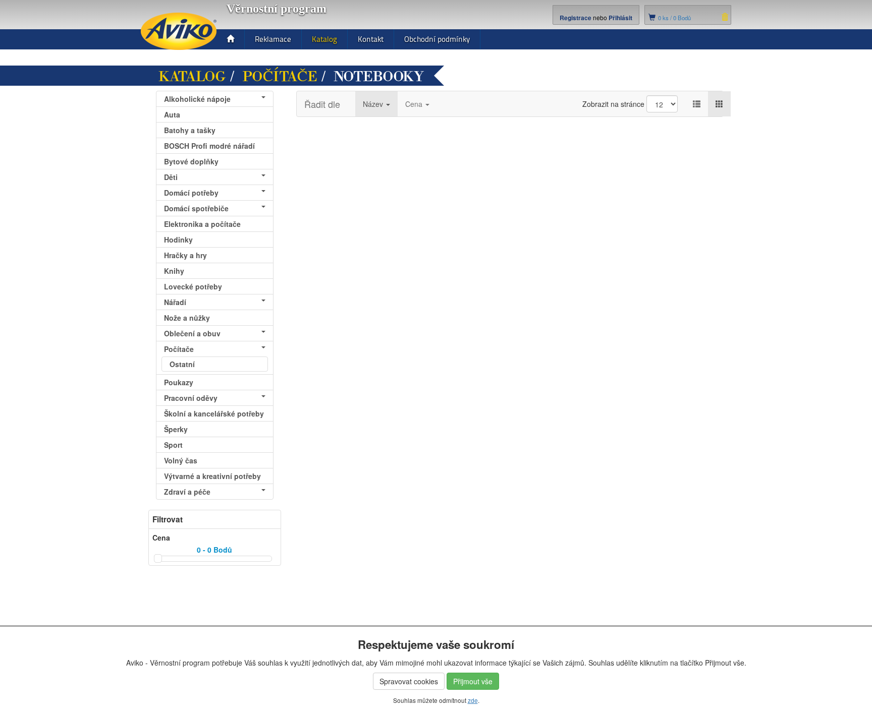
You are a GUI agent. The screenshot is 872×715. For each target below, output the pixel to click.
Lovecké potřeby (193, 286)
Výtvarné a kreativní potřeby (212, 476)
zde (473, 700)
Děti (171, 177)
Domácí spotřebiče (196, 208)
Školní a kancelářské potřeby (214, 413)
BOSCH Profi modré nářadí (209, 146)
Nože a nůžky (187, 318)
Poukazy (178, 382)
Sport (173, 445)
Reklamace (273, 39)
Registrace (575, 17)
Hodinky (178, 239)
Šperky (176, 429)
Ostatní (182, 364)
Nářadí (175, 302)
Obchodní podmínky (437, 39)
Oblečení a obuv (192, 333)
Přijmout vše (473, 681)
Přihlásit (620, 17)
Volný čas (180, 460)
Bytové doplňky (191, 161)
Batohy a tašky (189, 130)
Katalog (324, 39)
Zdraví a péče (187, 492)
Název (374, 104)
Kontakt (371, 39)
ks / (674, 18)
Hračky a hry (185, 255)
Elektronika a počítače (202, 224)
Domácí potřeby (191, 193)
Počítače (279, 76)
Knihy (174, 271)
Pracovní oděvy (190, 398)
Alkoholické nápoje (197, 99)
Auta (172, 114)
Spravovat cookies (408, 681)
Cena (414, 104)
